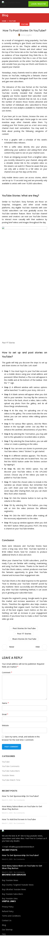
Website (5, 725)
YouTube (12, 21)
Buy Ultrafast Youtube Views (14, 889)
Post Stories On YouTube (24, 628)
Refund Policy (7, 911)
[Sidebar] (3, 938)
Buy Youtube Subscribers (12, 894)
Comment (7, 672)
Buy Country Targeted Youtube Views (18, 884)
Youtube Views (8, 775)
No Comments (19, 800)
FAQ (4, 934)
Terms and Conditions (11, 916)
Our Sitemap (7, 929)
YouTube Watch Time (11, 780)
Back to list (24, 647)
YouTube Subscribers (11, 771)
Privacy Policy (7, 906)
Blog (4, 925)
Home (4, 21)
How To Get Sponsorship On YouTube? (20, 796)
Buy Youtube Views (10, 880)
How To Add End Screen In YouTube (19, 819)
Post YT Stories (24, 633)
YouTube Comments (10, 766)
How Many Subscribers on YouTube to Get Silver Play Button (22, 807)
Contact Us (6, 920)
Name (5, 703)
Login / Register (38, 4)
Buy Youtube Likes (10, 898)
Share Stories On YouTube (24, 639)
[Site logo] (11, 4)
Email (5, 714)
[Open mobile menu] (24, 4)
